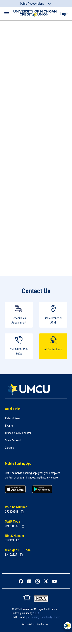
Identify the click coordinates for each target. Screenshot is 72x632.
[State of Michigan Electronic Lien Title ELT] (21, 555)
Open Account (13, 440)
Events (9, 425)
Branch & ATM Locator (18, 433)
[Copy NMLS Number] (17, 540)
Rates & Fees (12, 418)
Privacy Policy (28, 624)
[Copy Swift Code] (22, 526)
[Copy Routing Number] (22, 512)
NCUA (36, 613)
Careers (9, 447)
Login (64, 14)
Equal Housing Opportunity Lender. (42, 617)
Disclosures (42, 624)
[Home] (36, 389)
